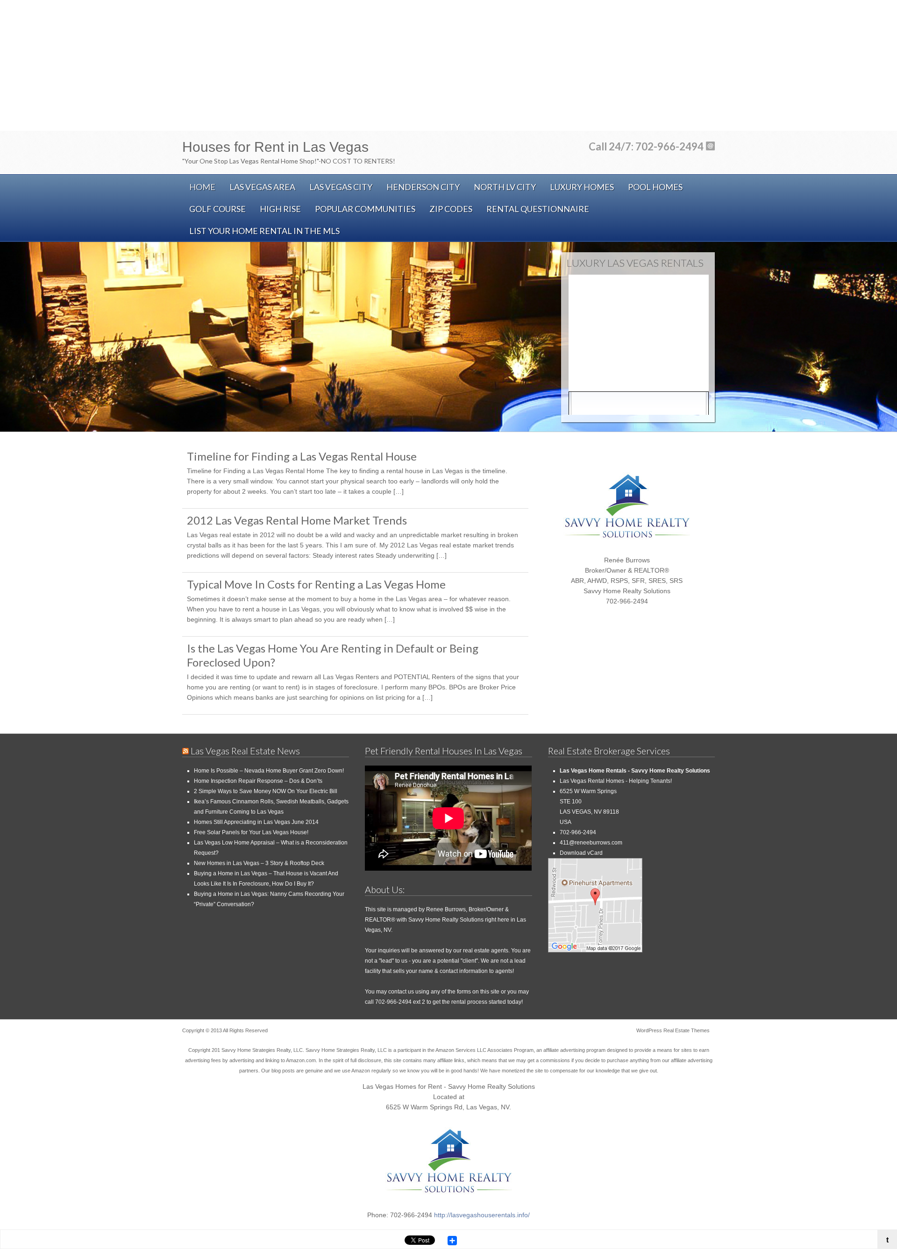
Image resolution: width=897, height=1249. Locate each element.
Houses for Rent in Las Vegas (275, 147)
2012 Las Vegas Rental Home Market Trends (297, 520)
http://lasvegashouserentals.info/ (482, 1215)
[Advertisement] (448, 65)
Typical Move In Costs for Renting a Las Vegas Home (316, 584)
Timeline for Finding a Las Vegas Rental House (302, 456)
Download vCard (581, 853)
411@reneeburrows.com (591, 842)
